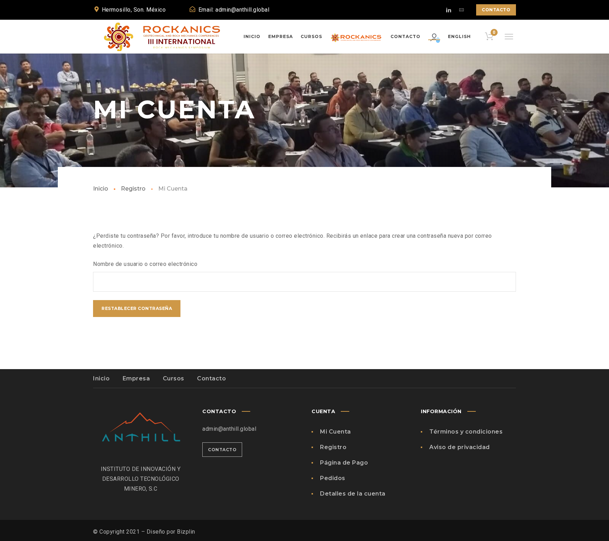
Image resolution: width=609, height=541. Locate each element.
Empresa (136, 378)
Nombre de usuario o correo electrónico (145, 264)
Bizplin (186, 531)
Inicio (100, 188)
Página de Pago (344, 462)
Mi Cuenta (335, 431)
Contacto (496, 9)
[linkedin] (448, 9)
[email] (461, 9)
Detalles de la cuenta (353, 493)
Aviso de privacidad (459, 447)
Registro (133, 188)
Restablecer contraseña (137, 308)
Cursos (173, 378)
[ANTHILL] (164, 37)
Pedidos (332, 478)
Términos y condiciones (466, 431)
